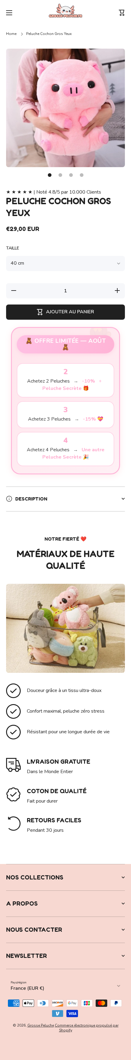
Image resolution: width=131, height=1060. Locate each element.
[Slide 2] (60, 175)
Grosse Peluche (40, 1025)
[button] (122, 13)
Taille (12, 248)
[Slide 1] (49, 175)
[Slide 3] (71, 175)
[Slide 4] (81, 175)
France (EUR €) (27, 988)
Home (11, 34)
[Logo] (65, 12)
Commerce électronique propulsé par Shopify (87, 1028)
